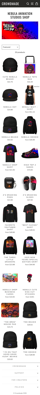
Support (19, 373)
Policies (19, 387)
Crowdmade (10, 4)
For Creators (19, 380)
